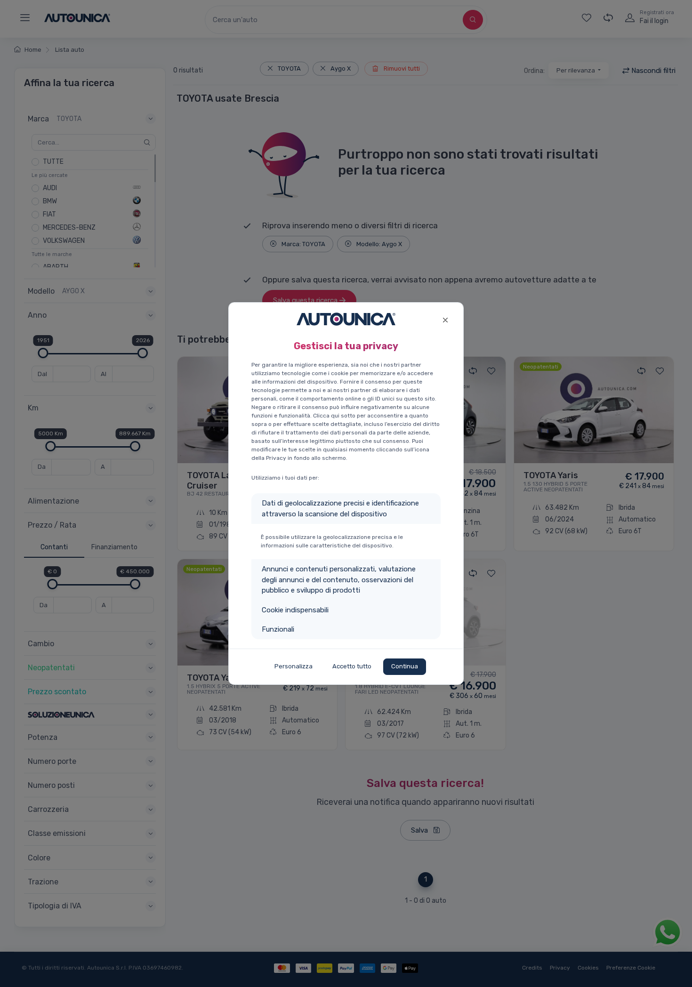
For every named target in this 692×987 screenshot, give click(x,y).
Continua (404, 666)
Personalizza (293, 666)
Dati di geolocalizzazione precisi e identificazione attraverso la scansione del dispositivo (340, 508)
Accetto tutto (351, 666)
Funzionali (278, 629)
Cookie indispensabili (295, 610)
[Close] (445, 319)
